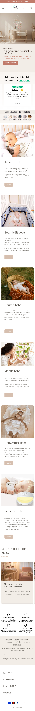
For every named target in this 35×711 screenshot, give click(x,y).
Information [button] (8, 679)
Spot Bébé (19, 707)
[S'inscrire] (31, 655)
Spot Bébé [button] (7, 673)
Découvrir (9, 184)
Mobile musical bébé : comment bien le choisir (14, 585)
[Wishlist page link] (24, 8)
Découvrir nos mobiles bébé (10, 62)
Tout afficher (4, 556)
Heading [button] (7, 692)
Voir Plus (17, 98)
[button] (3, 8)
